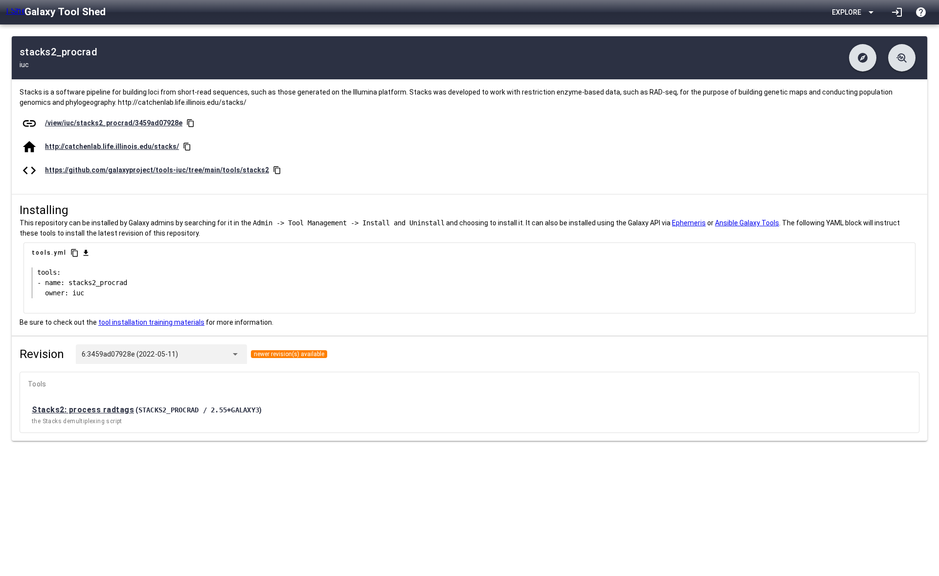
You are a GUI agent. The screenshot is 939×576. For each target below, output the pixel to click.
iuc (24, 65)
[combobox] (202, 354)
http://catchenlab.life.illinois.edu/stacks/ (112, 146)
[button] (862, 58)
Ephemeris (689, 223)
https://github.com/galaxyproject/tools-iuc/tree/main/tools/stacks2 (157, 170)
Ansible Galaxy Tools (747, 223)
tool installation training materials (151, 322)
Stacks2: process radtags (83, 409)
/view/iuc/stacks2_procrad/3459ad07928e (113, 123)
